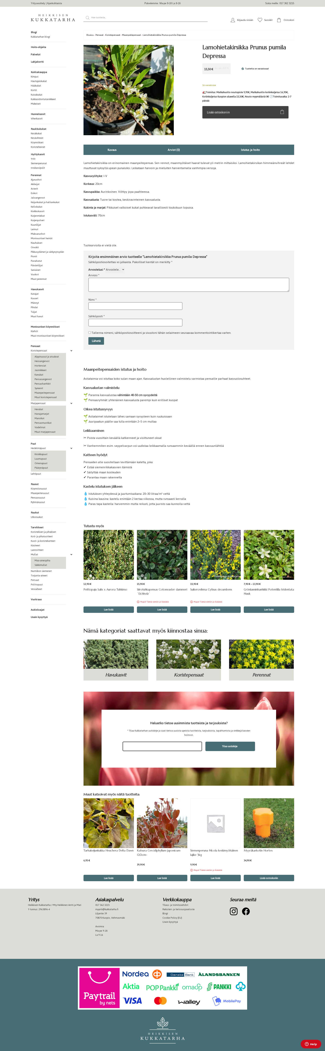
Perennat (36, 175)
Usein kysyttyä (39, 617)
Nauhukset (36, 243)
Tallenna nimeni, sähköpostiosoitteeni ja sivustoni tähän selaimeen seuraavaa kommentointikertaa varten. (161, 333)
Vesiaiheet (36, 589)
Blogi (34, 32)
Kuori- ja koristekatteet (43, 541)
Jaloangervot (38, 197)
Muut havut (37, 316)
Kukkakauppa (39, 72)
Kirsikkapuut (41, 454)
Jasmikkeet (40, 370)
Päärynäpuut (41, 467)
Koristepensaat (39, 350)
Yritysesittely (38, 3)
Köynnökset (37, 142)
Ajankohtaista (54, 3)
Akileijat (35, 184)
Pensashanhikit (43, 383)
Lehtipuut (36, 473)
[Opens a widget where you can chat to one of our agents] (311, 1044)
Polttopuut (37, 584)
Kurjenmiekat (38, 215)
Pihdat (34, 307)
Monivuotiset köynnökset (45, 326)
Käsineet (35, 545)
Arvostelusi (96, 269)
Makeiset (36, 103)
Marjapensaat (38, 403)
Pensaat (35, 346)
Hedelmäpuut (38, 448)
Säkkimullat (41, 565)
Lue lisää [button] (108, 609)
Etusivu (90, 35)
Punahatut (36, 261)
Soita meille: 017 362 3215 (279, 3)
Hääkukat (36, 85)
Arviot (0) (174, 150)
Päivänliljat (37, 265)
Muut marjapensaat (45, 432)
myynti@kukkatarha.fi (106, 909)
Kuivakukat (36, 94)
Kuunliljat (36, 224)
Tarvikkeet (37, 527)
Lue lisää (162, 609)
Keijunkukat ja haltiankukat (45, 202)
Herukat (39, 409)
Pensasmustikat (43, 422)
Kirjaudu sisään (245, 20)
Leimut (34, 229)
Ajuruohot (36, 179)
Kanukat (39, 374)
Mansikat (39, 418)
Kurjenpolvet (37, 220)
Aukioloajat (37, 609)
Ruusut (35, 484)
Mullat (34, 554)
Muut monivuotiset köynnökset (47, 335)
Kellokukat (36, 206)
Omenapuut (41, 463)
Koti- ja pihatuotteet (42, 536)
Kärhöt (34, 331)
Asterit (34, 188)
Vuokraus (36, 599)
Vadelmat (40, 427)
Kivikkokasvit (37, 211)
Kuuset (34, 298)
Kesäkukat (36, 133)
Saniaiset (35, 270)
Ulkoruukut (37, 517)
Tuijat (34, 312)
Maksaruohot (38, 233)
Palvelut (35, 54)
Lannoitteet (37, 550)
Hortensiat (40, 365)
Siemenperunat (39, 163)
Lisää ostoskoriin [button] (269, 878)
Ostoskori (289, 20)
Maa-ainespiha (42, 560)
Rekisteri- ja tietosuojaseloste (178, 909)
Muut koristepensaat (46, 397)
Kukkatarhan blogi (40, 36)
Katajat (35, 293)
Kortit (34, 90)
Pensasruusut (38, 497)
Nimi (92, 299)
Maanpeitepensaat (45, 392)
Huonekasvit (38, 114)
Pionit (34, 256)
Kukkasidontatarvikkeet (43, 99)
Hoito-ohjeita (38, 47)
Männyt (35, 303)
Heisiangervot (42, 361)
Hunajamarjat (42, 413)
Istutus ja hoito (250, 150)
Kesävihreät (37, 138)
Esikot (34, 193)
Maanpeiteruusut (40, 493)
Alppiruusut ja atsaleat (47, 356)
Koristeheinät (38, 147)
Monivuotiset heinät (41, 238)
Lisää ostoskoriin (218, 112)
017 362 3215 (102, 905)
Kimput (34, 76)
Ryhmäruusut (38, 502)
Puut (33, 443)
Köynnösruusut (39, 488)
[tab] (112, 150)
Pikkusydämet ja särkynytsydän (47, 252)
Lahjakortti (37, 61)
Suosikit (268, 20)
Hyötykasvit (38, 154)
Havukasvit (37, 289)
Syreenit (39, 388)
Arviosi (93, 275)
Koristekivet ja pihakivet (43, 532)
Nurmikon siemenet (41, 571)
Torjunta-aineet (39, 575)
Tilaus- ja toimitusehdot (175, 905)
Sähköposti (96, 316)
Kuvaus (112, 150)
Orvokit (35, 247)
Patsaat (35, 580)
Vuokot (35, 274)
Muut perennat (39, 279)
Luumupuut (41, 458)
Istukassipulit (38, 167)
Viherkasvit (37, 118)
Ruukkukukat (38, 128)
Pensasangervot (43, 379)
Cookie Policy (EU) (172, 917)
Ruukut (35, 512)
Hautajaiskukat (39, 81)
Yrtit (33, 158)
